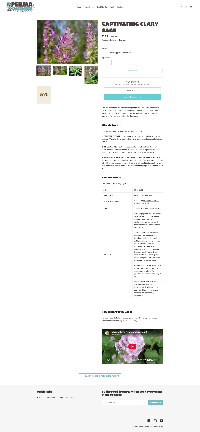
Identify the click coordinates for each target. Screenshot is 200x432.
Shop (61, 397)
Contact (69, 397)
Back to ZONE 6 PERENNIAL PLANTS (102, 376)
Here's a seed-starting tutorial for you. (146, 271)
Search (39, 397)
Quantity (106, 48)
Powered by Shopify (156, 427)
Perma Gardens (144, 427)
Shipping (105, 40)
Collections (50, 397)
